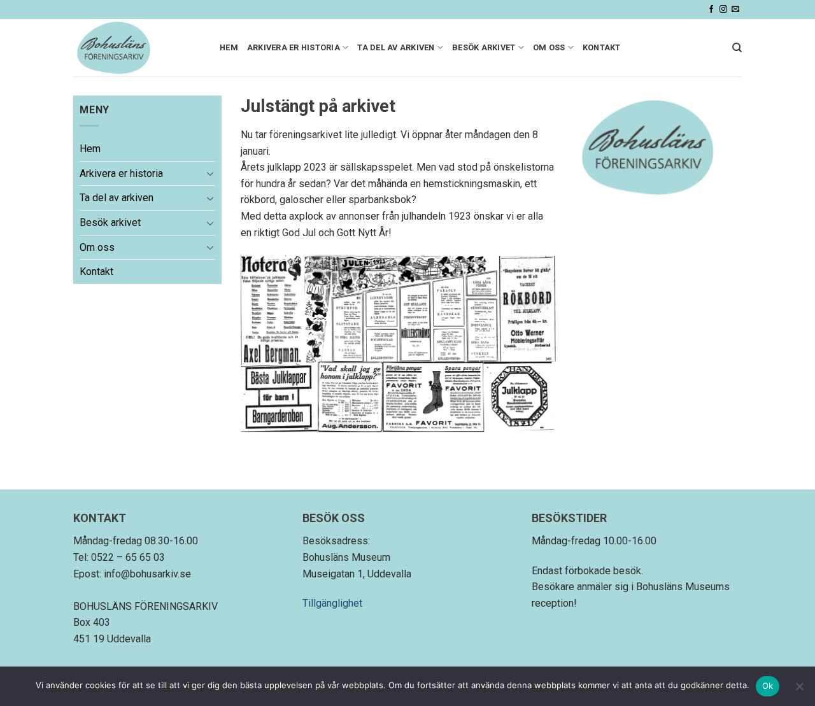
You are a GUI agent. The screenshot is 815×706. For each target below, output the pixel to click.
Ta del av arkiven (395, 47)
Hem (229, 47)
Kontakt (602, 47)
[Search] (737, 48)
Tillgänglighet (332, 603)
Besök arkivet (483, 47)
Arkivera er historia (293, 47)
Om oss (549, 47)
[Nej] (799, 690)
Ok (768, 686)
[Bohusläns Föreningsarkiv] (137, 47)
